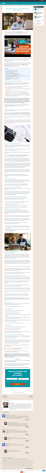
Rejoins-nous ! (7, 79)
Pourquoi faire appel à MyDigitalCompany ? (11, 73)
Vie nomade (30, 3)
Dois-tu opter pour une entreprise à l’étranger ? (12, 78)
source (18, 150)
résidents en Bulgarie (16, 119)
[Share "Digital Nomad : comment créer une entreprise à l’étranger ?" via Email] (22, 392)
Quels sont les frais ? (9, 77)
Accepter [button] (44, 470)
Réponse (27, 419)
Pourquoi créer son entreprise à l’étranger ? (11, 70)
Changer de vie (36, 3)
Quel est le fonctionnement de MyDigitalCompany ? (12, 76)
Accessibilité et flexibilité (10, 72)
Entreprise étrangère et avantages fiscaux (12, 71)
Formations (42, 3)
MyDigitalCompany (12, 189)
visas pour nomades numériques (13, 93)
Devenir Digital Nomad (15, 3)
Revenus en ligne (24, 3)
